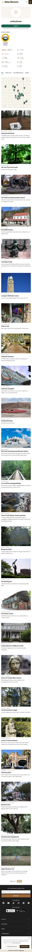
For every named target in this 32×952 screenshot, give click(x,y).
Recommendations (18, 72)
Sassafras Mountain (7, 133)
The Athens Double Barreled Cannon (13, 197)
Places (3, 919)
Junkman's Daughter (7, 389)
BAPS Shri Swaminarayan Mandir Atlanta (14, 451)
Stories (27, 72)
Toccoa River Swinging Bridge (11, 483)
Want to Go (8, 72)
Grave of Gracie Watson (9, 740)
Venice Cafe (5, 326)
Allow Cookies (24, 946)
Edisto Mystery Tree (7, 869)
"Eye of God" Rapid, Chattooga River (13, 515)
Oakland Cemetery (7, 356)
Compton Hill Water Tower (10, 296)
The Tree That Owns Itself (9, 167)
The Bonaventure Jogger (9, 710)
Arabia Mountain (7, 421)
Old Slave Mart (6, 772)
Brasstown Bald (6, 549)
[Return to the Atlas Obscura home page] (10, 2)
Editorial (4, 924)
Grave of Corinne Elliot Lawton (11, 678)
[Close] (29, 938)
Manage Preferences (12, 946)
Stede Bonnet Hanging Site (10, 837)
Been (2, 72)
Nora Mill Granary (7, 230)
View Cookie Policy (16, 942)
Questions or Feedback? (16, 950)
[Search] (26, 2)
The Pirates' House (7, 613)
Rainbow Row (6, 804)
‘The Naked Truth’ (7, 262)
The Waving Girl (6, 581)
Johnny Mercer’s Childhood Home (12, 646)
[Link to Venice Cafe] (16, 313)
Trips (3, 929)
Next (19, 881)
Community (5, 933)
